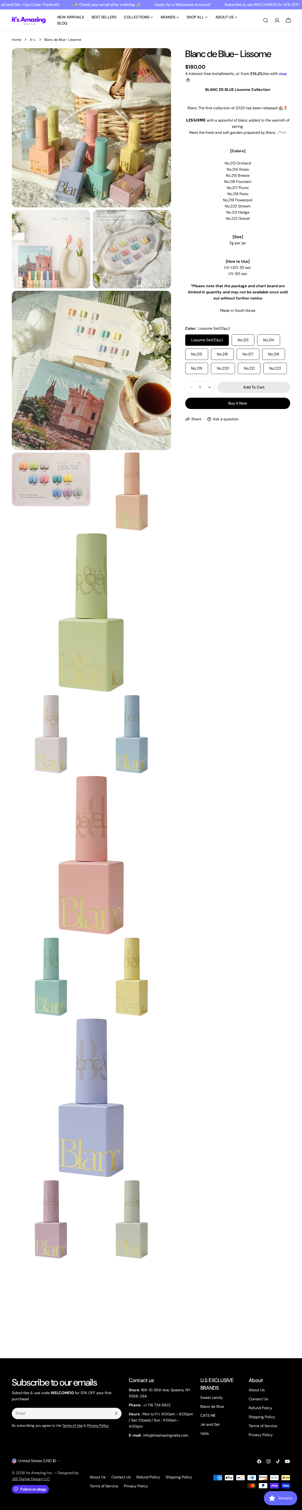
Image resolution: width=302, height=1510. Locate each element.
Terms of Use (72, 1425)
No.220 (223, 368)
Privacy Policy (261, 1434)
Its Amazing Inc (39, 1472)
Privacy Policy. (98, 1425)
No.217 (248, 354)
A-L (33, 40)
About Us (257, 1390)
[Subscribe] (116, 1413)
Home (16, 40)
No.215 (196, 354)
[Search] (265, 20)
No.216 (222, 354)
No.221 (249, 368)
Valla (204, 1433)
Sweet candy (211, 1397)
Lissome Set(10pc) (207, 339)
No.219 (196, 368)
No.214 (268, 339)
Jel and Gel (210, 1424)
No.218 (273, 354)
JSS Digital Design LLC (31, 1478)
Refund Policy (260, 1407)
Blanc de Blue (212, 1406)
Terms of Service (263, 1425)
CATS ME (208, 1415)
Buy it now (237, 403)
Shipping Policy (262, 1416)
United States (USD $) (37, 1460)
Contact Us (258, 1398)
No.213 (243, 339)
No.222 (275, 368)
